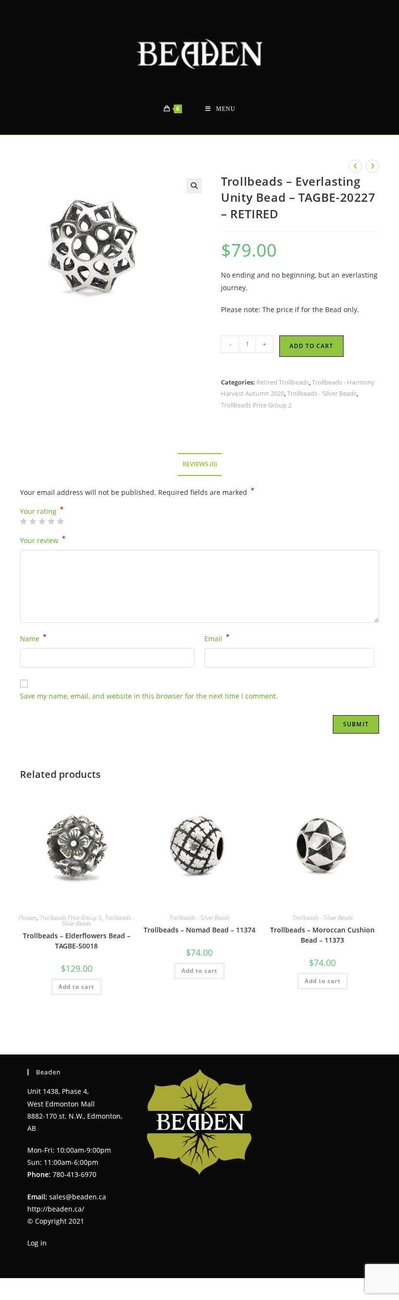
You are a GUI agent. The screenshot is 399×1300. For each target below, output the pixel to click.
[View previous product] (355, 166)
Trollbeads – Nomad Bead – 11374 (199, 929)
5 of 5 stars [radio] (60, 521)
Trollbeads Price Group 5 (71, 918)
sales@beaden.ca (77, 1196)
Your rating (42, 511)
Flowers (27, 918)
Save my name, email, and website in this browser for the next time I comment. (149, 696)
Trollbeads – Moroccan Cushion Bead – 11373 (322, 935)
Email (217, 637)
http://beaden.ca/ (55, 1208)
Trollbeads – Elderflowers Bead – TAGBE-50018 (76, 940)
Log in (37, 1242)
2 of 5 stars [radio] (32, 521)
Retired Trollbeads (282, 382)
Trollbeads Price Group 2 (256, 405)
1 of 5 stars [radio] (23, 521)
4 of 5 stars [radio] (51, 521)
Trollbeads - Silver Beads (322, 393)
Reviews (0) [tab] (199, 464)
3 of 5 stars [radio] (41, 521)
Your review (43, 539)
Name (33, 637)
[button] (194, 185)
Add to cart (311, 346)
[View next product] (372, 166)
